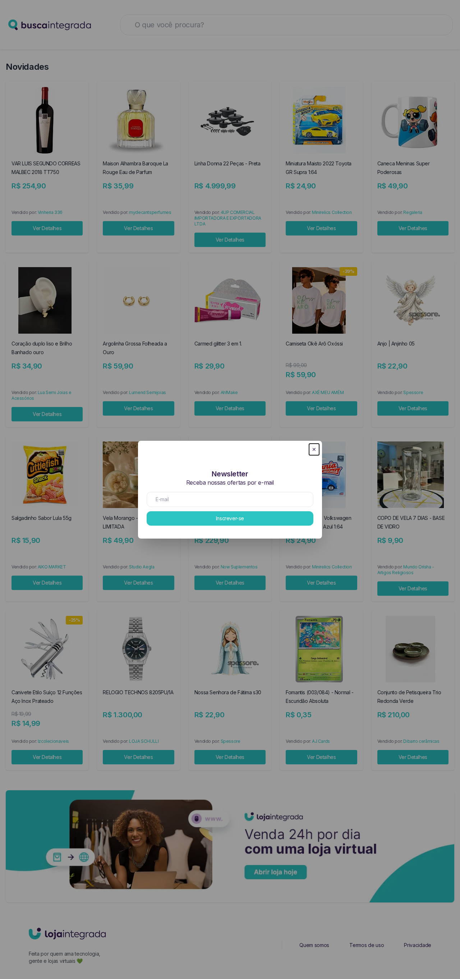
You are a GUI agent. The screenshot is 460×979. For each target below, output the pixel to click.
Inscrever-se (230, 518)
